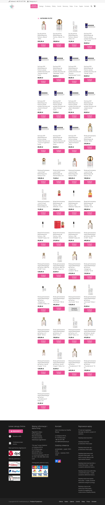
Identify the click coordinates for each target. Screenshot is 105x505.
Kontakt (94, 501)
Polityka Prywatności (36, 501)
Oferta (61, 501)
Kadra (66, 501)
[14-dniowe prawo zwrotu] (11, 443)
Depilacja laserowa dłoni (85, 438)
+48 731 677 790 (59, 439)
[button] (32, 1)
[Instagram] (59, 461)
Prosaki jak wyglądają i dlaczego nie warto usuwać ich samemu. (87, 432)
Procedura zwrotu (37, 438)
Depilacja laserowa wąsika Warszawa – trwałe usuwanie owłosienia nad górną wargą (86, 480)
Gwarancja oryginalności (39, 440)
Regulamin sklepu (37, 432)
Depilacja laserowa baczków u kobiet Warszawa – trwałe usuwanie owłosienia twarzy (86, 465)
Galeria (72, 501)
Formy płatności (36, 434)
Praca (88, 501)
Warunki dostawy (37, 436)
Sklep (83, 501)
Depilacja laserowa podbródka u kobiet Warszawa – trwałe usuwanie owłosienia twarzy (87, 473)
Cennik (78, 501)
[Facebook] (56, 461)
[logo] (12, 6)
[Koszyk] (94, 6)
